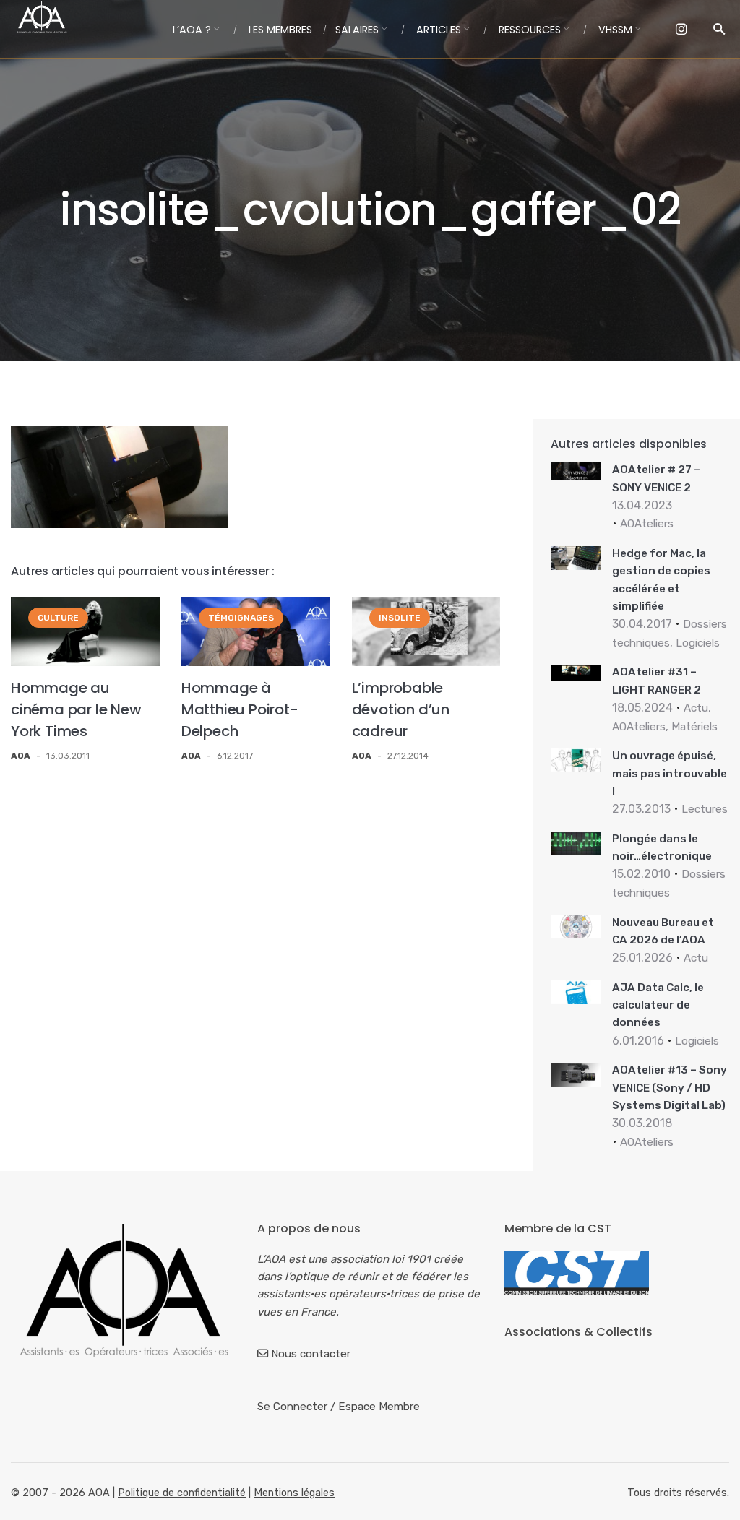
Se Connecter (292, 1406)
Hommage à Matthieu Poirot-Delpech (239, 709)
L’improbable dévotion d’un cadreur (400, 709)
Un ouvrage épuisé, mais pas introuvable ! (669, 773)
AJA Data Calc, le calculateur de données (658, 1005)
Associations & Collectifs (578, 1331)
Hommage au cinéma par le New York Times (76, 709)
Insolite (400, 618)
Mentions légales (294, 1493)
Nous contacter (310, 1353)
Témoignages (241, 618)
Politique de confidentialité (182, 1493)
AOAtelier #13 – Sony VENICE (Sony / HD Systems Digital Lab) (669, 1087)
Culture (58, 618)
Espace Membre (379, 1406)
